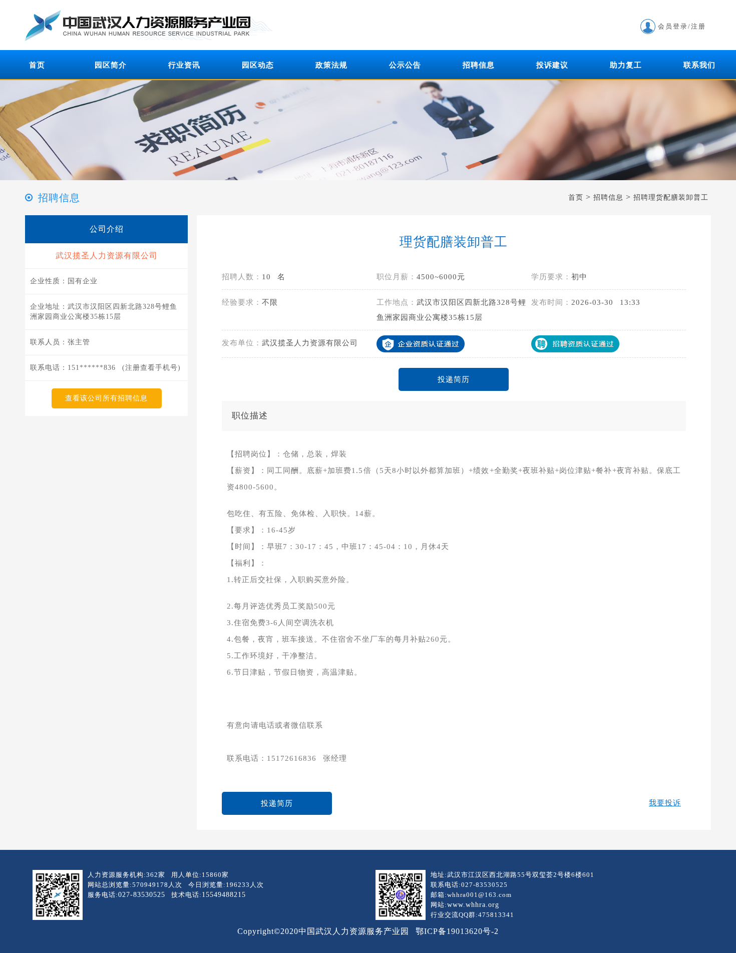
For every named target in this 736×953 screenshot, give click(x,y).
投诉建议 (552, 65)
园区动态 (258, 65)
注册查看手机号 (151, 367)
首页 (37, 65)
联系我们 (699, 65)
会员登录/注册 (682, 26)
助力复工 (626, 65)
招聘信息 (479, 65)
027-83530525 (141, 894)
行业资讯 (184, 65)
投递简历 (454, 379)
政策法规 (331, 65)
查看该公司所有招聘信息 (106, 398)
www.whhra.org (473, 904)
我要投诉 (665, 803)
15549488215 (224, 894)
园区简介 (111, 65)
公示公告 (405, 65)
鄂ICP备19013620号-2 (457, 931)
